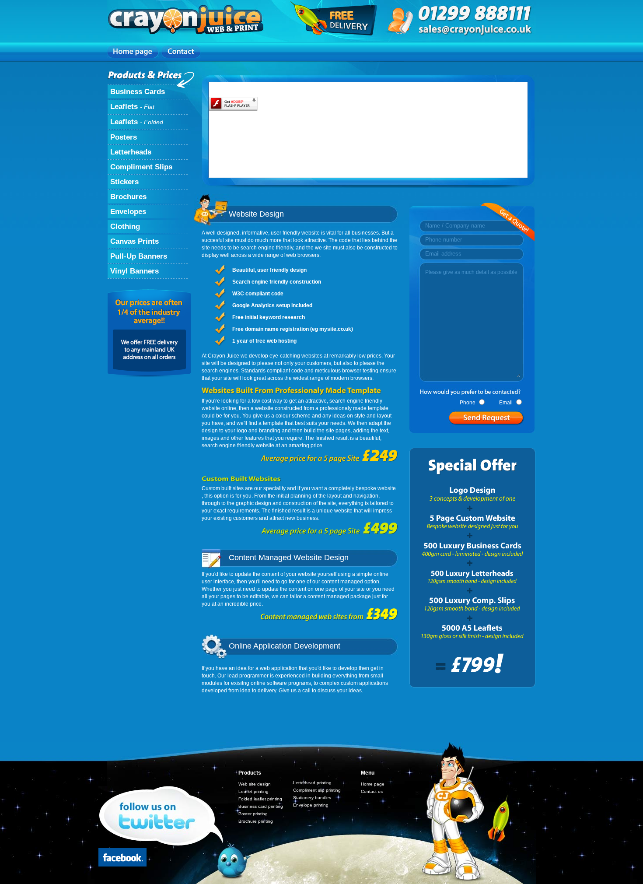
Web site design (254, 784)
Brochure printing (255, 821)
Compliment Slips (141, 167)
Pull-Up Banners (138, 256)
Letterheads (130, 152)
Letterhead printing (312, 782)
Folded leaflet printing (260, 798)
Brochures (128, 197)
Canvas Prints (134, 241)
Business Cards (137, 92)
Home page (372, 784)
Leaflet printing (253, 791)
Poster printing (253, 813)
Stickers (124, 182)
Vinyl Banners (134, 271)
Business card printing (260, 806)
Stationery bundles (312, 797)
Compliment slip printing (317, 790)
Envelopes (128, 211)
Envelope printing (310, 805)
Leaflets (132, 106)
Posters (123, 137)
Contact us (372, 791)
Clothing (125, 226)
